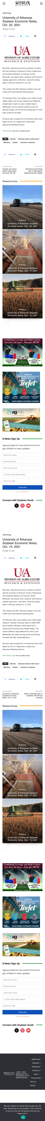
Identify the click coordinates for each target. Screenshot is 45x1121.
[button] (41, 3)
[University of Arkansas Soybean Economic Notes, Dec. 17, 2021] (22, 252)
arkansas (13, 139)
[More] (35, 36)
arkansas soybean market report (28, 139)
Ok (23, 1117)
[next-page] (8, 323)
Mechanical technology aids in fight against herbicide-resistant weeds (33, 171)
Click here (6, 131)
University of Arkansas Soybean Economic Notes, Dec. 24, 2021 (23, 224)
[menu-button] (3, 3)
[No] (42, 1112)
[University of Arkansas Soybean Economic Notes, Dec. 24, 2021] (22, 207)
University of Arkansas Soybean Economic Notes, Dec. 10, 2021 (23, 314)
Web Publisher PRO (9, 1074)
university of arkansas (27, 142)
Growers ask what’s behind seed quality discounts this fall (9, 171)
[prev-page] (4, 323)
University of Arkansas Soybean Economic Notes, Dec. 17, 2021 (23, 269)
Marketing (6, 13)
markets (15, 142)
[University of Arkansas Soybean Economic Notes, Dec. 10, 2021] (22, 296)
